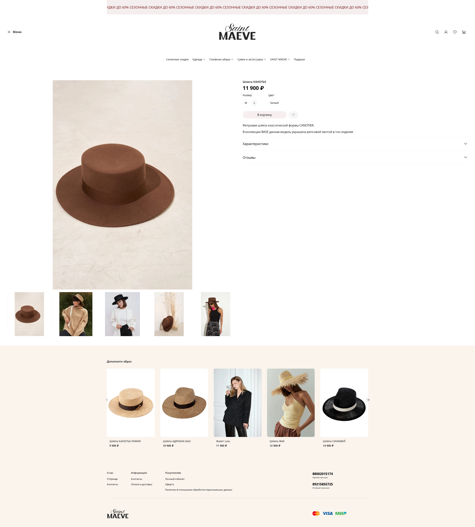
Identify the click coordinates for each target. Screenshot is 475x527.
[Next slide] (232, 185)
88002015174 (322, 473)
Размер (247, 95)
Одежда (197, 59)
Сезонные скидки (177, 59)
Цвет (271, 95)
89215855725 (322, 484)
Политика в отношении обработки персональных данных (198, 489)
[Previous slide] (13, 185)
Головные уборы (219, 59)
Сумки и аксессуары (250, 59)
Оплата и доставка (141, 484)
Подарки (299, 59)
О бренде (112, 479)
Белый (274, 103)
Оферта (169, 484)
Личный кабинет (175, 479)
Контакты (112, 484)
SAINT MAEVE (278, 59)
